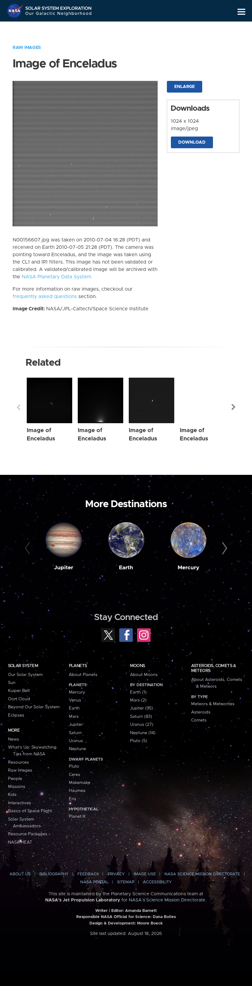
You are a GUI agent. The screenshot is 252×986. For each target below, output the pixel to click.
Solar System (23, 666)
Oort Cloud (19, 699)
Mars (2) (138, 700)
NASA (15, 10)
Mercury (188, 568)
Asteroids (201, 712)
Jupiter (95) (141, 708)
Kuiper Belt (19, 691)
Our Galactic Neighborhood (58, 14)
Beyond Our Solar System (34, 707)
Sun (11, 683)
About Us (20, 874)
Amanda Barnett (141, 911)
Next (233, 407)
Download (192, 142)
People (15, 779)
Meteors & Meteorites (212, 704)
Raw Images (27, 48)
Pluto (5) (138, 741)
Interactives (19, 803)
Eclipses (16, 715)
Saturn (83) (141, 716)
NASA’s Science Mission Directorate (167, 900)
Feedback (88, 874)
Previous (18, 407)
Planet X (77, 816)
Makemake (79, 783)
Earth (126, 568)
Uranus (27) (141, 724)
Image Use (145, 874)
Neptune (77, 749)
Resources (18, 762)
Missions (16, 787)
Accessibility (157, 882)
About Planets (83, 675)
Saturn (75, 733)
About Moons (144, 675)
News (13, 739)
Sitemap (125, 882)
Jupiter (63, 568)
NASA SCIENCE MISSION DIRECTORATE (202, 874)
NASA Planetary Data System (56, 276)
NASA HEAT (20, 842)
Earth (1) (138, 692)
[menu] (241, 12)
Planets (78, 666)
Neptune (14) (143, 733)
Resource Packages (27, 834)
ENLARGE (184, 87)
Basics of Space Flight (30, 811)
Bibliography (54, 874)
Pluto (74, 766)
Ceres (74, 775)
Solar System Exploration (58, 7)
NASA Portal (94, 882)
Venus (75, 700)
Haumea (77, 791)
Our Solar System (25, 675)
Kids (12, 795)
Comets (199, 720)
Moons (137, 666)
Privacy (116, 874)
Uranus (76, 741)
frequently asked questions (45, 296)
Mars (74, 716)
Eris (72, 799)
